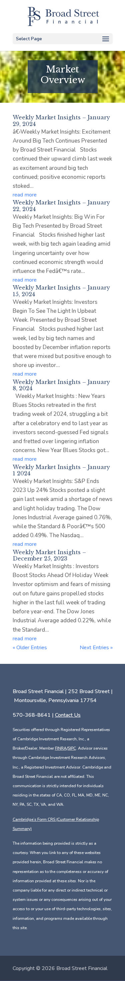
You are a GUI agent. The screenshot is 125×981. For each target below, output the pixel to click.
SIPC (72, 748)
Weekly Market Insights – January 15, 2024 (61, 290)
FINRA (61, 748)
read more (25, 194)
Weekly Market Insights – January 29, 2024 (61, 120)
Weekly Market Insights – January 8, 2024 (61, 385)
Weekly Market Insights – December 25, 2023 (49, 555)
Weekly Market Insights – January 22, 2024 (61, 205)
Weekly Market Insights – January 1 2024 (61, 470)
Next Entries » (96, 647)
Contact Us (68, 715)
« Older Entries (30, 647)
